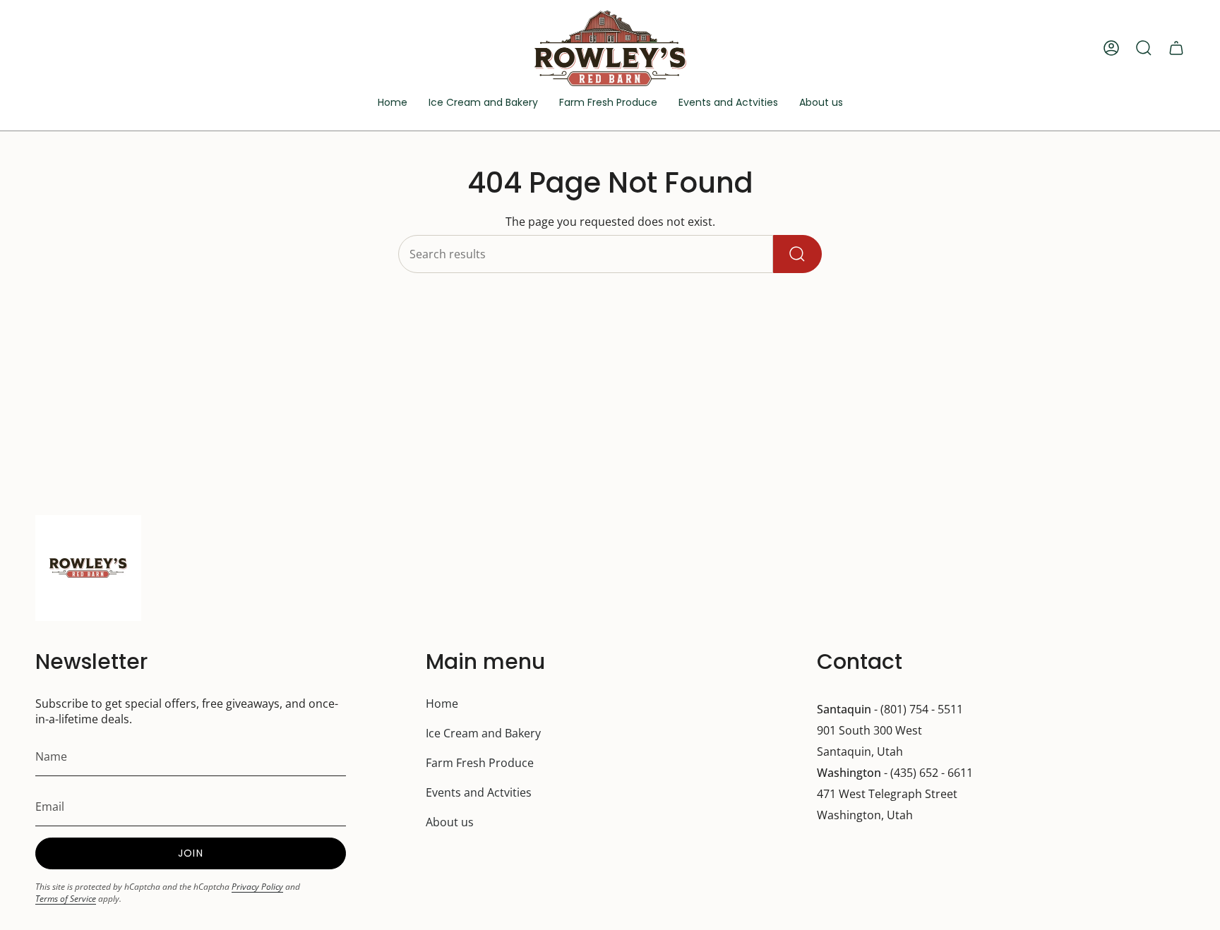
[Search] (797, 254)
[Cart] (1176, 48)
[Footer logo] (88, 568)
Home (442, 703)
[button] (728, 103)
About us (450, 822)
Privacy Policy (257, 887)
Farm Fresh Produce (480, 763)
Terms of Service (65, 899)
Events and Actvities (479, 792)
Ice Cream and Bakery (483, 733)
